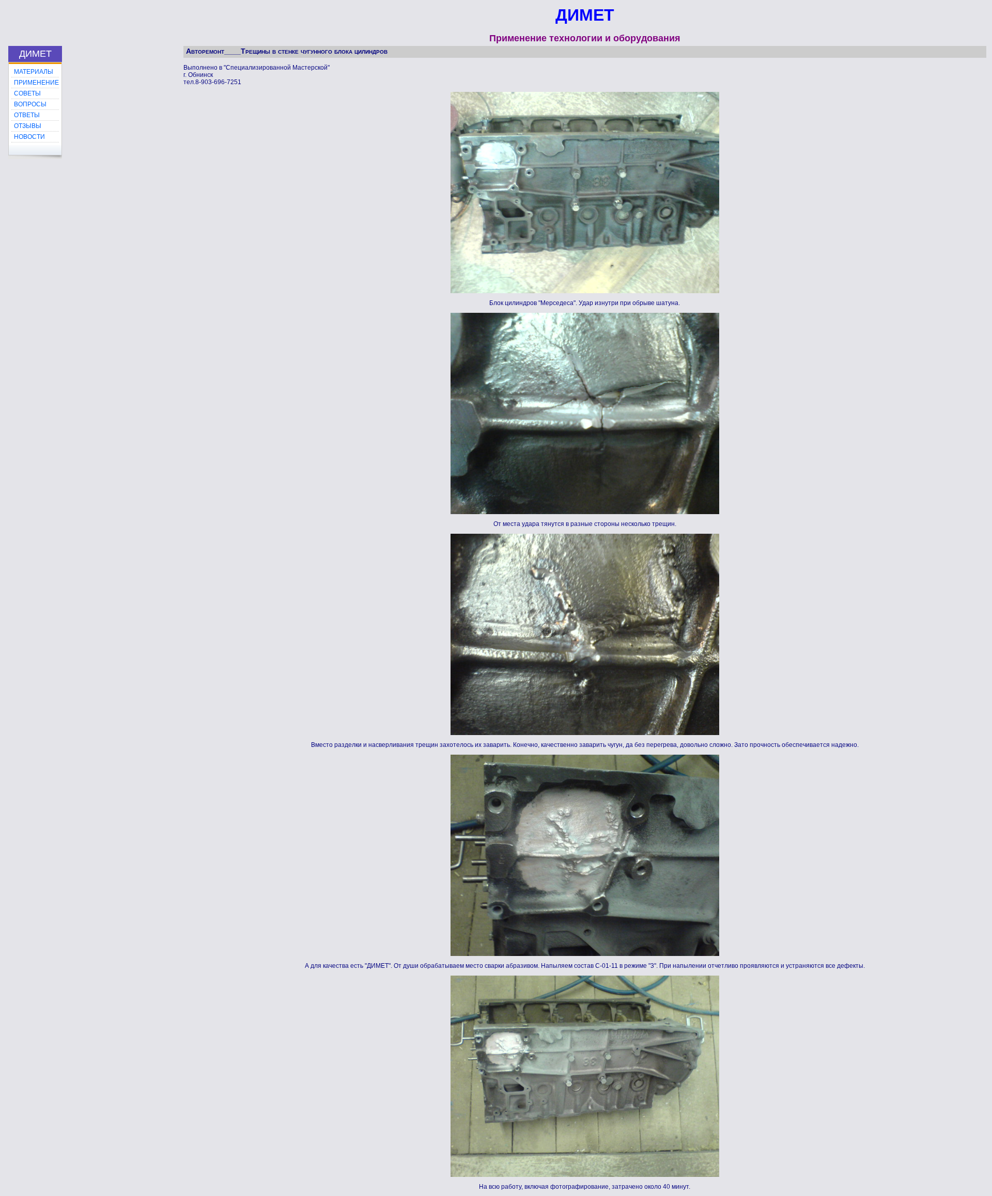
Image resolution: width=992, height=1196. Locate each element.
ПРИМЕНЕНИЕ (36, 82)
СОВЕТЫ (27, 93)
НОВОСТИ (29, 136)
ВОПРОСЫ (30, 104)
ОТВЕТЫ (27, 115)
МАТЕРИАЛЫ (33, 71)
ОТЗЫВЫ (27, 126)
